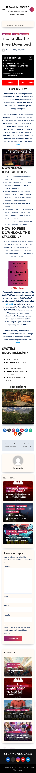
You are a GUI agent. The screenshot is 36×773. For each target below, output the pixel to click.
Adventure (7, 34)
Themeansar (17, 770)
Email (6, 606)
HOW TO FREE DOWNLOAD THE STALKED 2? (16, 67)
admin (10, 50)
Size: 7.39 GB (18, 264)
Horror (15, 34)
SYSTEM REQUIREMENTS (14, 73)
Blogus (29, 767)
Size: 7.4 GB (18, 273)
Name (6, 596)
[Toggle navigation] (3, 9)
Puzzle (19, 491)
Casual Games (12, 488)
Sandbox (15, 534)
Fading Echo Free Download (18, 538)
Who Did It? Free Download (18, 495)
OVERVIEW (8, 61)
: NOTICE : (11, 71)
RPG (8, 534)
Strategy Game (12, 512)
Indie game (24, 34)
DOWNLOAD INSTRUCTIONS (15, 63)
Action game (21, 506)
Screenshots (12, 75)
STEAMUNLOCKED (17, 7)
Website (7, 615)
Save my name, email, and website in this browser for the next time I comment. (18, 630)
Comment (8, 567)
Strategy (20, 509)
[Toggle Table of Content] (29, 58)
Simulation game (13, 664)
